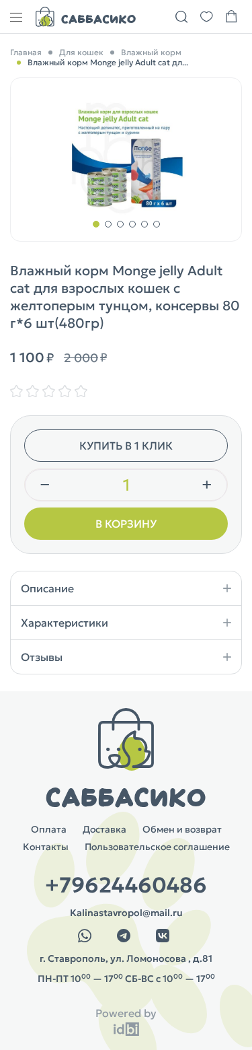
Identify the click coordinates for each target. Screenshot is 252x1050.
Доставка (104, 829)
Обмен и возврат (182, 829)
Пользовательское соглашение (157, 847)
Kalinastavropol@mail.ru (126, 913)
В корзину (126, 523)
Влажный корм (151, 52)
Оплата (49, 829)
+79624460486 (126, 885)
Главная (26, 52)
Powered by (126, 1013)
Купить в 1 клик (126, 445)
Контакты (46, 847)
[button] (96, 224)
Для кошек (81, 52)
